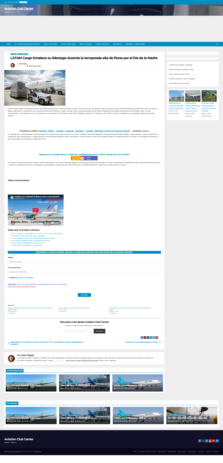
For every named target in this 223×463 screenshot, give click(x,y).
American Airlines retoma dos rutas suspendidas (29, 236)
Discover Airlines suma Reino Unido (79, 385)
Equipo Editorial (50, 44)
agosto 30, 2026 (15, 421)
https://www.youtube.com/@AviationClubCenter (82, 360)
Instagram (79, 131)
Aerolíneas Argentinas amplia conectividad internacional (31, 240)
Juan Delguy (23, 64)
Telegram (43, 131)
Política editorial (68, 44)
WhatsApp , (99, 131)
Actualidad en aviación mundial (27, 44)
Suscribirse (99, 331)
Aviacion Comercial (22, 54)
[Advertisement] (111, 29)
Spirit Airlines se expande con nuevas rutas (27, 245)
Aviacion (13, 54)
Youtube (89, 131)
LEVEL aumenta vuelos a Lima (129, 385)
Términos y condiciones (135, 44)
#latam (39, 66)
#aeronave (32, 66)
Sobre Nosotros (102, 44)
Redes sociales (86, 44)
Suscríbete (117, 44)
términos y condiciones (25, 277)
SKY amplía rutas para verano (179, 83)
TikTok (107, 131)
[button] (217, 44)
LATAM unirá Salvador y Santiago (24, 385)
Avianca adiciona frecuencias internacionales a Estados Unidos (33, 238)
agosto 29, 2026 (122, 421)
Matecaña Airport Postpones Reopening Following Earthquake (176, 105)
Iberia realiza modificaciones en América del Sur (29, 243)
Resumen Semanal (122, 131)
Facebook (69, 131)
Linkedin (59, 131)
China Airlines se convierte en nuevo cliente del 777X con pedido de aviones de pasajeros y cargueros (46, 343)
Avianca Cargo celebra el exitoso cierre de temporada (74, 308)
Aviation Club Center (18, 8)
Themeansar (37, 451)
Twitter (51, 131)
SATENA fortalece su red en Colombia (182, 79)
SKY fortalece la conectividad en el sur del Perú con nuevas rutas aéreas (37, 233)
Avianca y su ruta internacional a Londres (142, 342)
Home (8, 44)
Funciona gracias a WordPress (13, 451)
